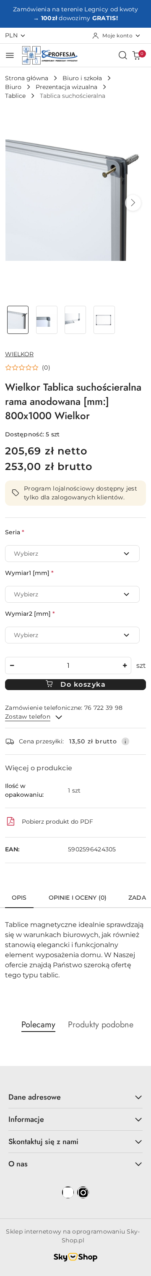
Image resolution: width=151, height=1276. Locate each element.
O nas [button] (18, 1163)
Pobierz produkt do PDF (57, 821)
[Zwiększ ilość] (124, 665)
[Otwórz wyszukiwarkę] (123, 55)
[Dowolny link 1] (68, 1192)
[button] (133, 203)
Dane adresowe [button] (34, 1097)
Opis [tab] (19, 897)
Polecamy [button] (38, 1025)
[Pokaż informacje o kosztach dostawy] (125, 741)
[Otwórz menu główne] (10, 55)
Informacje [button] (26, 1119)
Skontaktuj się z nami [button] (43, 1141)
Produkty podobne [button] (100, 1025)
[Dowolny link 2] (83, 1192)
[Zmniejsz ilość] (11, 665)
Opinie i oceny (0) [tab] (78, 897)
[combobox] (72, 553)
